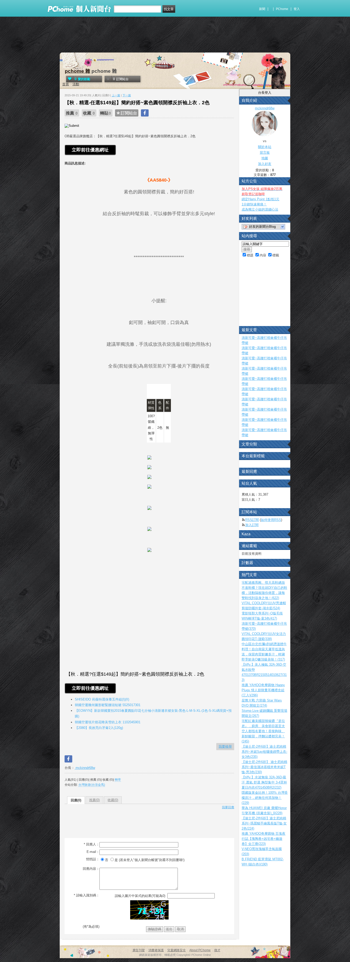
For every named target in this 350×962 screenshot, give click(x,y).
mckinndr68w (85, 768)
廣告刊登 (138, 950)
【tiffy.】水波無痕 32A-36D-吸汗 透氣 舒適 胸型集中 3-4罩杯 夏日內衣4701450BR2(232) (264, 782)
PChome (282, 9)
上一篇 (116, 95)
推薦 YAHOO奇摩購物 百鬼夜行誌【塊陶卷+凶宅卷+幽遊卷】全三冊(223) (263, 839)
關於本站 (264, 147)
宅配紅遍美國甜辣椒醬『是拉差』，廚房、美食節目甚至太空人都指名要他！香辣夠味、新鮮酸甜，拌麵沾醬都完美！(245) (263, 731)
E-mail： (93, 852)
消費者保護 (156, 950)
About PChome (200, 950)
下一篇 (126, 95)
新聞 (262, 9)
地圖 (264, 158)
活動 (76, 84)
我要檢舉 (225, 746)
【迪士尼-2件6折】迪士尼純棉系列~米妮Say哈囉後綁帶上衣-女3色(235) (264, 752)
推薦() (94, 800)
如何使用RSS (271, 520)
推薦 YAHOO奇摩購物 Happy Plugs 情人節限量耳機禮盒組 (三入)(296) (263, 690)
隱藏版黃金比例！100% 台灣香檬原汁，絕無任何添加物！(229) (265, 798)
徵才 (217, 950)
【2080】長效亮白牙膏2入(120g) (99, 728)
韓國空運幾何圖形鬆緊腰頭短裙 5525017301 (107, 705)
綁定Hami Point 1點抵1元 (260, 199)
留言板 (265, 152)
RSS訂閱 (252, 520)
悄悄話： (92, 859)
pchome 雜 (77, 71)
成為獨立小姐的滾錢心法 (260, 209)
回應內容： (91, 869)
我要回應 (228, 807)
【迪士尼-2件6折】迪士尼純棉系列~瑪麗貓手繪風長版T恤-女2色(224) (264, 823)
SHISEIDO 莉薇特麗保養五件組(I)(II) (102, 699)
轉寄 (118, 779)
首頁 (65, 84)
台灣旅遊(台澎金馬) (91, 785)
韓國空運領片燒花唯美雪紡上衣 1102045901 (107, 722)
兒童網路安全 (176, 950)
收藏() (113, 800)
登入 (297, 9)
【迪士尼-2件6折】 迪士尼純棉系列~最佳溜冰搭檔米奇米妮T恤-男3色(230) (264, 767)
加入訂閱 (252, 525)
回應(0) (76, 800)
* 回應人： (91, 844)
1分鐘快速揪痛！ (254, 204)
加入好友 (264, 164)
